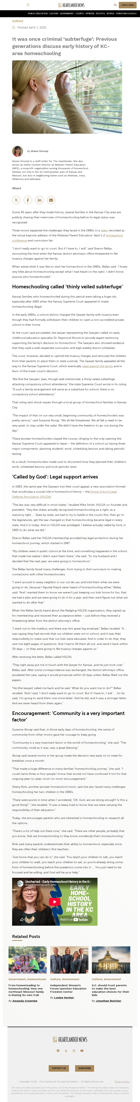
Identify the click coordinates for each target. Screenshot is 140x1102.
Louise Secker (64, 997)
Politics (100, 13)
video (104, 230)
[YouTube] (82, 1050)
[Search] (115, 5)
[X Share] (16, 201)
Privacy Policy (122, 1081)
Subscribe (127, 5)
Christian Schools (126, 13)
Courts (80, 13)
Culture (53, 13)
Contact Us (59, 1068)
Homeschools (36, 979)
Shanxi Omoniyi (39, 151)
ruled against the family (97, 366)
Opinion (90, 13)
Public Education (38, 13)
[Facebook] (58, 1050)
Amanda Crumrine (24, 1000)
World (110, 13)
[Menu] (28, 5)
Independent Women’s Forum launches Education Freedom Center (68, 988)
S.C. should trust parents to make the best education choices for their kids (110, 990)
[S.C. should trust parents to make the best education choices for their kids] (111, 960)
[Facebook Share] (28, 201)
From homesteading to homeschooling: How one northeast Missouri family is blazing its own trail (26, 990)
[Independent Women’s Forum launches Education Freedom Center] (69, 960)
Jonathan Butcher (108, 1000)
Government (67, 13)
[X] (66, 1050)
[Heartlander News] (71, 5)
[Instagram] (73, 1050)
